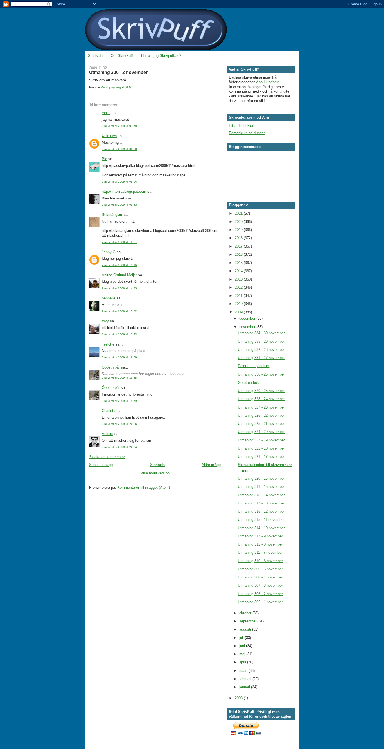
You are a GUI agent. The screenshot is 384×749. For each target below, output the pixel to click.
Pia (104, 159)
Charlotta (109, 411)
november (247, 327)
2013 (239, 279)
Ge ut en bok (248, 382)
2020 (239, 221)
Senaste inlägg (101, 465)
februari (245, 679)
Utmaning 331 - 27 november (261, 358)
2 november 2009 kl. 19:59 (119, 400)
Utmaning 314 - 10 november (261, 528)
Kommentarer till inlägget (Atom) (143, 487)
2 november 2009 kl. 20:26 (119, 423)
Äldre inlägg (211, 465)
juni (242, 646)
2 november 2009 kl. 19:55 (119, 377)
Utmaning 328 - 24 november (261, 399)
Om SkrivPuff (122, 55)
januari (245, 687)
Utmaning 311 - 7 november (260, 552)
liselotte (108, 344)
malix (106, 113)
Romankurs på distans (247, 133)
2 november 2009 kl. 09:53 (119, 204)
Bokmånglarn (112, 214)
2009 (239, 312)
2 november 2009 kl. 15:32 (119, 311)
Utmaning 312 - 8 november (260, 544)
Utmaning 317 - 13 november (261, 503)
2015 (239, 263)
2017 (239, 246)
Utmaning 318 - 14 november (261, 495)
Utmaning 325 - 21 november (261, 423)
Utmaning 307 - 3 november (260, 585)
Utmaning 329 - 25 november (261, 391)
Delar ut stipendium (253, 366)
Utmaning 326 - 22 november (261, 415)
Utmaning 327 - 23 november (261, 407)
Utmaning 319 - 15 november (261, 487)
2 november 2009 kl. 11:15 (119, 242)
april (243, 662)
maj (242, 654)
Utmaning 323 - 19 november (261, 440)
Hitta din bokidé (241, 126)
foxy (105, 321)
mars (244, 671)
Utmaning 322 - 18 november (261, 448)
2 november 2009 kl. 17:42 (119, 334)
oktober (245, 613)
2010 (239, 304)
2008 (239, 698)
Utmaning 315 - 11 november (261, 519)
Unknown (109, 136)
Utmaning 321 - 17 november (261, 456)
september (248, 621)
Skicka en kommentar (107, 457)
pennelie (108, 298)
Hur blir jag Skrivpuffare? (161, 55)
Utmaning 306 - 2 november (260, 594)
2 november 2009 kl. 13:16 (119, 265)
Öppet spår (111, 367)
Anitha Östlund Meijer (120, 275)
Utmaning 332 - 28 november (261, 349)
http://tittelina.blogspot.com (124, 191)
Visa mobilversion (155, 473)
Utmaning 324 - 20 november (261, 432)
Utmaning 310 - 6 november (260, 561)
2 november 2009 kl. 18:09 (119, 357)
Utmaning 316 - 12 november (261, 511)
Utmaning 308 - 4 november (260, 577)
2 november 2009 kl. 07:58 (119, 125)
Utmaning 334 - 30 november (261, 333)
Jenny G (109, 252)
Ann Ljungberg (267, 82)
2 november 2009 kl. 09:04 (119, 181)
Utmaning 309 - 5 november (260, 569)
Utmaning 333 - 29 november (261, 341)
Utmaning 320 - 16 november (261, 478)
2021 (239, 213)
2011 (239, 295)
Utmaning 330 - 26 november (261, 374)
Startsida (95, 55)
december (247, 318)
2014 (239, 271)
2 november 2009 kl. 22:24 (119, 446)
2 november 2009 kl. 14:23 (119, 288)
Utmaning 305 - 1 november (260, 602)
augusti (245, 629)
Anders (107, 434)
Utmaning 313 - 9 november (260, 536)
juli (242, 638)
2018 (239, 238)
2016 (239, 254)
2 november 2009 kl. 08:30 (119, 149)
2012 (239, 287)
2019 (239, 230)
